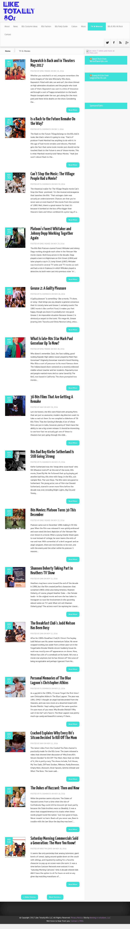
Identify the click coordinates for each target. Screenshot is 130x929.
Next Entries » (55, 897)
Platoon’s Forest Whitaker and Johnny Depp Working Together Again (51, 233)
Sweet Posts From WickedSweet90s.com (99, 60)
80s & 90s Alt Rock (115, 26)
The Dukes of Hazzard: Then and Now (54, 788)
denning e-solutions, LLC (100, 917)
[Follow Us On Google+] (127, 43)
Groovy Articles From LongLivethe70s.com (99, 77)
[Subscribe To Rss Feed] (120, 43)
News (15, 26)
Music (83, 26)
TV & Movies (97, 26)
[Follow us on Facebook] (114, 43)
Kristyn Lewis (46, 848)
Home (7, 51)
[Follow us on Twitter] (107, 43)
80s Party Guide (61, 26)
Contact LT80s (77, 921)
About (7, 26)
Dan (41, 578)
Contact (8, 34)
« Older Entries (29, 897)
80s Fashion (46, 26)
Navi (42, 407)
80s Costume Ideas (29, 26)
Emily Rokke (45, 71)
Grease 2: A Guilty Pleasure (48, 288)
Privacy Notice (77, 917)
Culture (74, 26)
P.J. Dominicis (45, 129)
